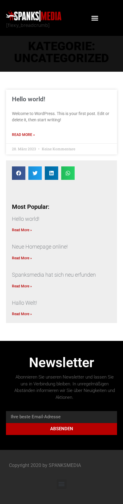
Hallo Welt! (24, 303)
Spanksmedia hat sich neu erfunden (54, 275)
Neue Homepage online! (40, 246)
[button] (95, 18)
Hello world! (28, 99)
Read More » (23, 135)
